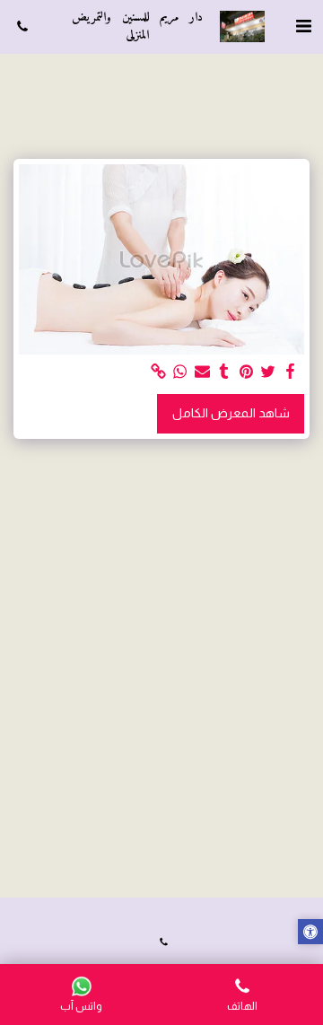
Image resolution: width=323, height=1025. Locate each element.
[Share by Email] (203, 372)
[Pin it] (247, 372)
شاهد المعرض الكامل (231, 413)
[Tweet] (268, 372)
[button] (303, 26)
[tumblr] (224, 372)
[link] (159, 372)
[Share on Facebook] (291, 372)
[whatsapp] (180, 372)
